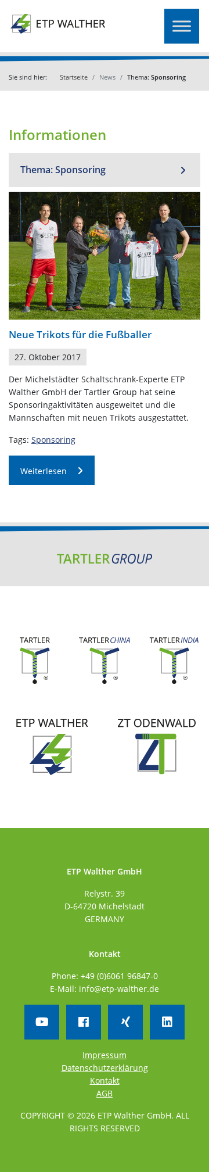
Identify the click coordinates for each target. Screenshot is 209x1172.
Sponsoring (53, 439)
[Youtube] (41, 1022)
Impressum (104, 1054)
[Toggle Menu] (181, 25)
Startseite (74, 77)
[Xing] (125, 1022)
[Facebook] (83, 1022)
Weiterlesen (43, 470)
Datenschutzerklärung (105, 1067)
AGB (104, 1093)
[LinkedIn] (167, 1022)
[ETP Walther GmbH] (58, 31)
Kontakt (105, 1080)
